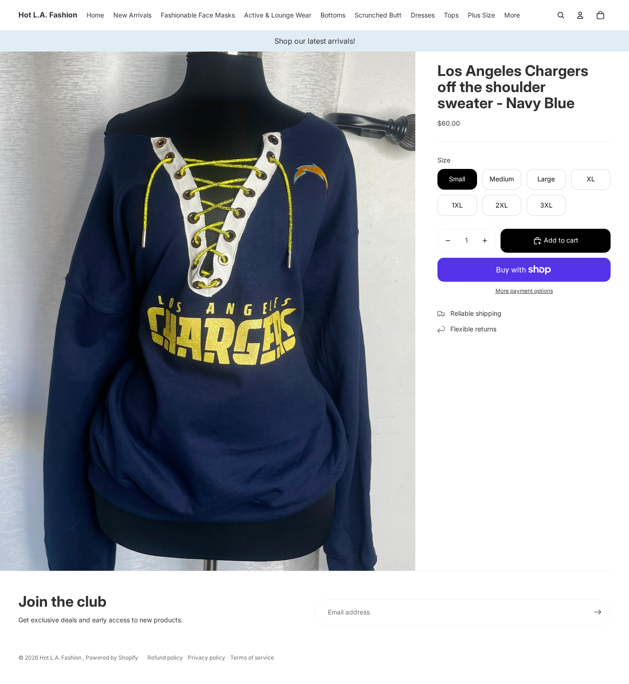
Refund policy (165, 657)
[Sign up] (597, 612)
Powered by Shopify (112, 657)
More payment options (524, 291)
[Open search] (561, 15)
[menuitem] (512, 15)
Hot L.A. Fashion (61, 657)
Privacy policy (206, 657)
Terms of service (252, 657)
